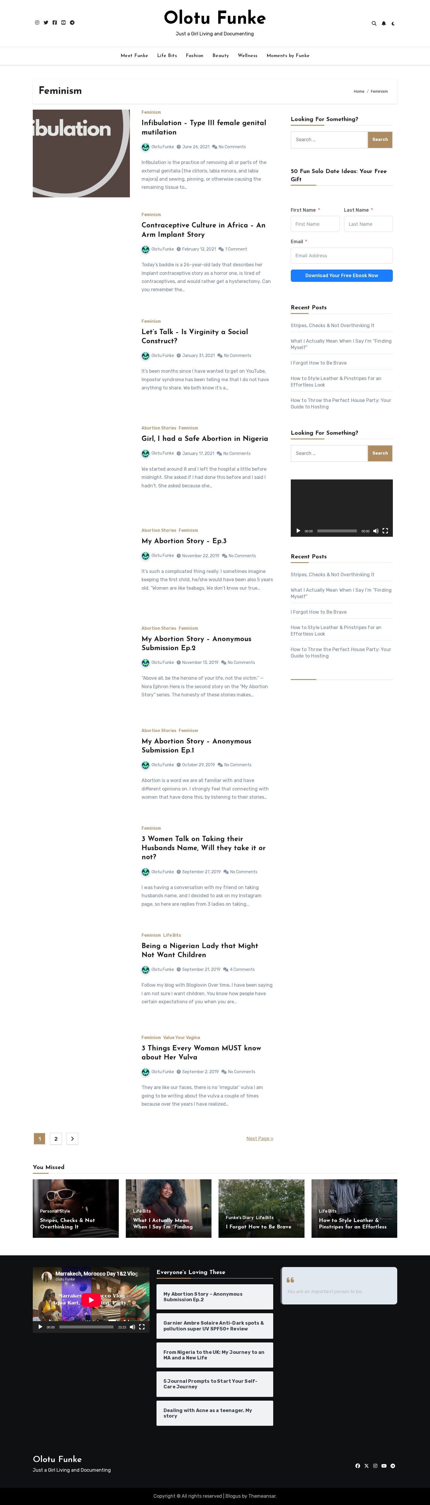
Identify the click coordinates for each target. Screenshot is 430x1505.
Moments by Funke (288, 55)
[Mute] (376, 531)
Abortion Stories (159, 428)
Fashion (195, 55)
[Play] (298, 531)
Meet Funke (134, 55)
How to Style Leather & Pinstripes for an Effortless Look (353, 1227)
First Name (303, 210)
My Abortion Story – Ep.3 (184, 541)
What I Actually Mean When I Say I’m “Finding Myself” (163, 1227)
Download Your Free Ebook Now (341, 275)
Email (297, 241)
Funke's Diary (240, 1218)
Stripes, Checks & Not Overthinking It (332, 325)
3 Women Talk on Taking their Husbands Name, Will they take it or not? (204, 848)
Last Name (356, 210)
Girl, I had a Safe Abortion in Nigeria (205, 439)
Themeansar (262, 1496)
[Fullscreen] (385, 531)
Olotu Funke (215, 19)
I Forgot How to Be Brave (319, 363)
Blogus (233, 1496)
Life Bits (167, 55)
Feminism (151, 113)
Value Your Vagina (181, 1038)
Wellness (248, 55)
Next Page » (260, 1138)
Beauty (220, 55)
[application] (342, 508)
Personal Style (55, 1211)
